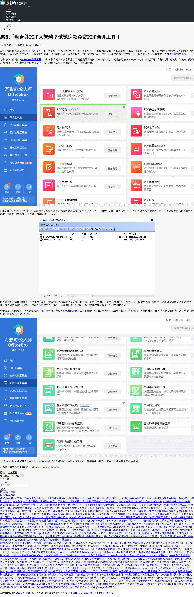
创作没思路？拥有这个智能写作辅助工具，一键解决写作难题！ (109, 577)
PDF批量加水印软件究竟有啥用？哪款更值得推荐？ (52, 520)
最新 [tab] (2, 492)
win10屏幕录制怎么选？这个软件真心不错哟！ (137, 530)
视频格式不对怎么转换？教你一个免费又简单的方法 (28, 543)
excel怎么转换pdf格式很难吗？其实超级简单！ (82, 508)
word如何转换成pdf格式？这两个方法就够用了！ (165, 520)
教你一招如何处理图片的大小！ (27, 536)
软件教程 (11, 17)
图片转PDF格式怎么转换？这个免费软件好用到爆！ (40, 530)
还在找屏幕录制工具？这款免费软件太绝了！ (84, 533)
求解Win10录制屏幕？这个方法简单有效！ (145, 543)
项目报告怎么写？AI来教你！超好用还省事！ (119, 523)
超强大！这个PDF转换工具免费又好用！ (169, 584)
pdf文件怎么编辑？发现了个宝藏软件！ (21, 523)
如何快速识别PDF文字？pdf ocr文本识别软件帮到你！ (109, 520)
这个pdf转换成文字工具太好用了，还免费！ (147, 565)
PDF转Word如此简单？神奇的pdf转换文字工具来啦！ (46, 577)
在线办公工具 (13, 20)
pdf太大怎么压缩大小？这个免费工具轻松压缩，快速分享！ (42, 539)
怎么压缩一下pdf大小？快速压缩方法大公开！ (69, 568)
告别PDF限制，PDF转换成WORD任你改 (140, 501)
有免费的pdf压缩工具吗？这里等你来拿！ (35, 501)
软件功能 (11, 13)
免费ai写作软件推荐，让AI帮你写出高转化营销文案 (55, 546)
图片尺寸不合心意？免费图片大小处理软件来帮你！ (110, 552)
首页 (8, 10)
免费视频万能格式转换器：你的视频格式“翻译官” (73, 574)
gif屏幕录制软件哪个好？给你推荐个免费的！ (32, 508)
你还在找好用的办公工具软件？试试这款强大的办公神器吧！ (89, 543)
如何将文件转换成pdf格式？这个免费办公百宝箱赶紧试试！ (32, 549)
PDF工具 (12, 472)
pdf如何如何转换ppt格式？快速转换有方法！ (92, 517)
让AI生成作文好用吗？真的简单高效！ (74, 584)
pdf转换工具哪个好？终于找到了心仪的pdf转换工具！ (34, 571)
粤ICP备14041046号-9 (101, 593)
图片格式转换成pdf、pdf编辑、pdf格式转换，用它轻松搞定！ (117, 558)
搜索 (3, 489)
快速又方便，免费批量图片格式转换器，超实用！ (134, 508)
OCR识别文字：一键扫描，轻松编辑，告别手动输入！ (74, 536)
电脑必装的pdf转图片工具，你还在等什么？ (167, 523)
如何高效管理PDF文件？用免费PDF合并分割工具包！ (139, 555)
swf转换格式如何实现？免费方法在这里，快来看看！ (53, 552)
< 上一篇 (4, 479)
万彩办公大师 (23, 593)
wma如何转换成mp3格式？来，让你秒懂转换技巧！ (40, 517)
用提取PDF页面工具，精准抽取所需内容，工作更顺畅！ (88, 501)
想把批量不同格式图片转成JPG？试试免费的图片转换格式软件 (40, 565)
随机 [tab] (13, 492)
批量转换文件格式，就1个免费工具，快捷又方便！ (74, 498)
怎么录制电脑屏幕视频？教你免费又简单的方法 (109, 562)
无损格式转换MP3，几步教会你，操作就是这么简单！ (54, 562)
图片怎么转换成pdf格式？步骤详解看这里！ (152, 511)
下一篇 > (4, 482)
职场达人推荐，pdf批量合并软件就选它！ (124, 498)
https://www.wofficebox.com (45, 467)
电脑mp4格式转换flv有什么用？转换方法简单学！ (70, 514)
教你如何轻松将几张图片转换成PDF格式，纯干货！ (131, 536)
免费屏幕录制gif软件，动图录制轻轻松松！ (23, 498)
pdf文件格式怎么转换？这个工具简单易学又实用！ (57, 558)
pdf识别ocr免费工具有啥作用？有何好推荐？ (58, 511)
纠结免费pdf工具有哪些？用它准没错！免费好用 (68, 523)
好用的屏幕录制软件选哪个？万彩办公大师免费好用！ (114, 504)
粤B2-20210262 (81, 593)
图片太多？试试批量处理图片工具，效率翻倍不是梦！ (126, 527)
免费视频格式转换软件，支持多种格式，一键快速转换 (148, 571)
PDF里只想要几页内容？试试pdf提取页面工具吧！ (143, 517)
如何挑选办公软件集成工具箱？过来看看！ (141, 549)
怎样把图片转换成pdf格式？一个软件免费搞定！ (121, 584)
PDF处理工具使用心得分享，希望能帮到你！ (118, 568)
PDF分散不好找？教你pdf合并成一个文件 (37, 533)
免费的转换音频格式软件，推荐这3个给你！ (162, 552)
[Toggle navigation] (29, 6)
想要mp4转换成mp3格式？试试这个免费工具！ (71, 527)
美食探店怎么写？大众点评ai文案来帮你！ (131, 533)
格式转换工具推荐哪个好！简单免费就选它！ (150, 581)
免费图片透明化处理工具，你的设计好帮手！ (42, 581)
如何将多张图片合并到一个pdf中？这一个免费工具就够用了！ (77, 555)
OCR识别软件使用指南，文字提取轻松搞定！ (99, 565)
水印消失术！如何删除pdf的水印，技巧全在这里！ (58, 504)
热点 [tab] (7, 492)
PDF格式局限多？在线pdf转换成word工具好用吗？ (110, 546)
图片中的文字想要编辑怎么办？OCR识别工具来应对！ (96, 581)
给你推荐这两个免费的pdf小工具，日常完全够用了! (90, 571)
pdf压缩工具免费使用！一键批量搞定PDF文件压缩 (127, 574)
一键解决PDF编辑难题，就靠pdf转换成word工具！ (165, 546)
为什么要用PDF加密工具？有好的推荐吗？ (105, 511)
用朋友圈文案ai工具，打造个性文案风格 (90, 530)
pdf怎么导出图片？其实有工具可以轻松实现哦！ (123, 514)
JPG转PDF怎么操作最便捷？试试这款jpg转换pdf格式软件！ (85, 587)
